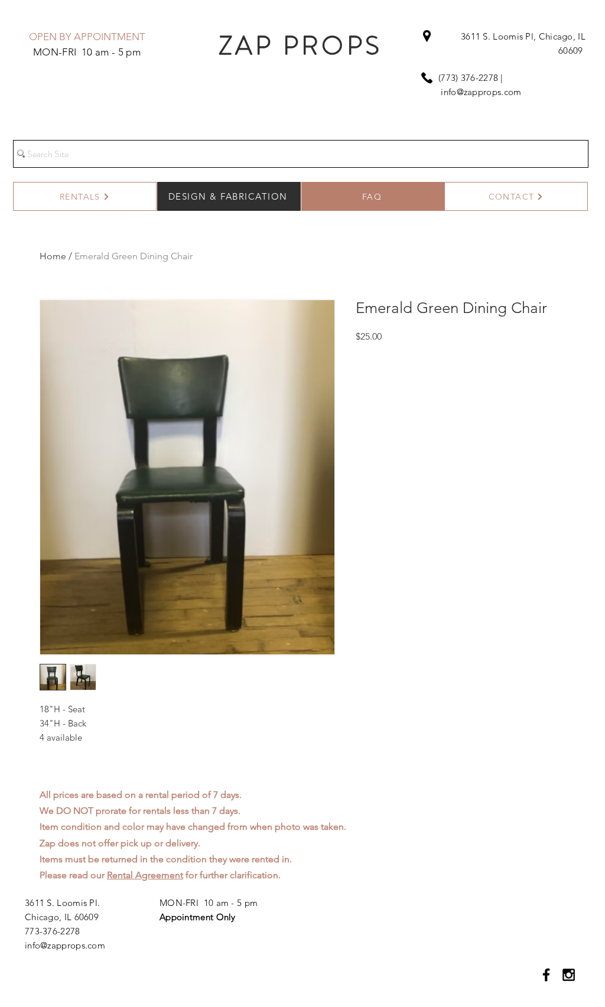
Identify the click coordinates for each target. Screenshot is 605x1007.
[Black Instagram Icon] (568, 974)
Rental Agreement (145, 875)
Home (53, 256)
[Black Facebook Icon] (546, 974)
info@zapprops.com (481, 91)
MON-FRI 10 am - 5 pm (209, 902)
